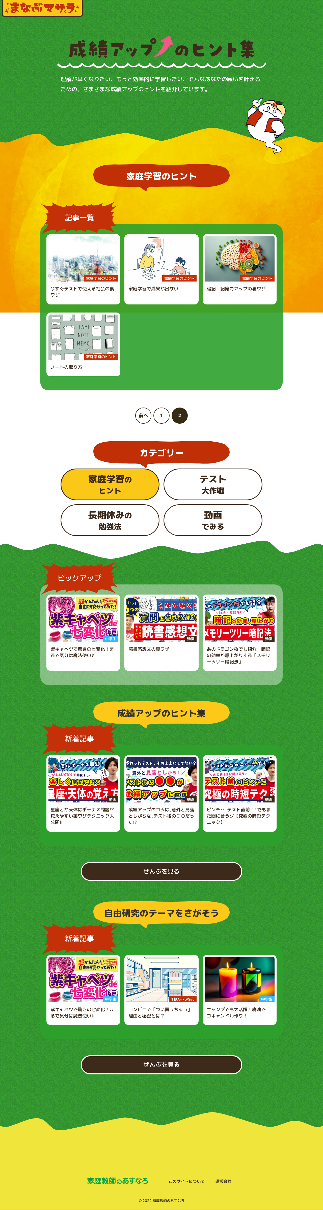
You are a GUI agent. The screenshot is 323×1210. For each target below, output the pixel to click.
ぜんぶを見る (161, 871)
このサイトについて (187, 1181)
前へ (143, 415)
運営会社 (223, 1181)
